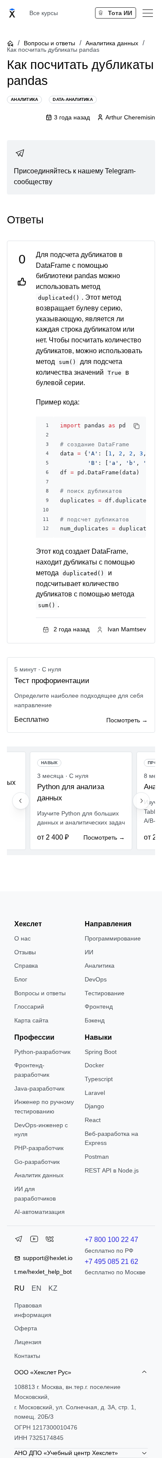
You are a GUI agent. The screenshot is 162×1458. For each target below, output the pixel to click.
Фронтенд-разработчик (31, 1070)
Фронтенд (99, 1006)
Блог (20, 979)
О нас (22, 938)
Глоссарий (29, 1006)
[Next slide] (141, 800)
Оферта (25, 1328)
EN (36, 1288)
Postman (97, 1156)
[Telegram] (18, 1241)
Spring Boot (101, 1051)
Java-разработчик (39, 1088)
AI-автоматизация (39, 1211)
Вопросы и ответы (49, 43)
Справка (26, 965)
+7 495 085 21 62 (111, 1261)
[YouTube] (34, 1241)
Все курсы (43, 12)
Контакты (27, 1355)
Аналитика (99, 965)
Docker (94, 1065)
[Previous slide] (20, 800)
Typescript (99, 1078)
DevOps (96, 979)
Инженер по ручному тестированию (44, 1106)
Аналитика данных (112, 43)
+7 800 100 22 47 (111, 1239)
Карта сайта (31, 1020)
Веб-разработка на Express (111, 1138)
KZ (52, 1288)
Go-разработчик (37, 1161)
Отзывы (25, 952)
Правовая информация (32, 1310)
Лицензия (27, 1342)
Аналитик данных (39, 1175)
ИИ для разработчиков (35, 1193)
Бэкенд (95, 1020)
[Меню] (147, 13)
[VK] (49, 1241)
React (93, 1119)
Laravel (95, 1092)
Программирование (113, 938)
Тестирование (104, 993)
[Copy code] (136, 426)
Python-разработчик (42, 1051)
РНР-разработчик (39, 1147)
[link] (81, 167)
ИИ (89, 952)
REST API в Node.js (112, 1170)
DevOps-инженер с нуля (41, 1130)
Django (94, 1106)
